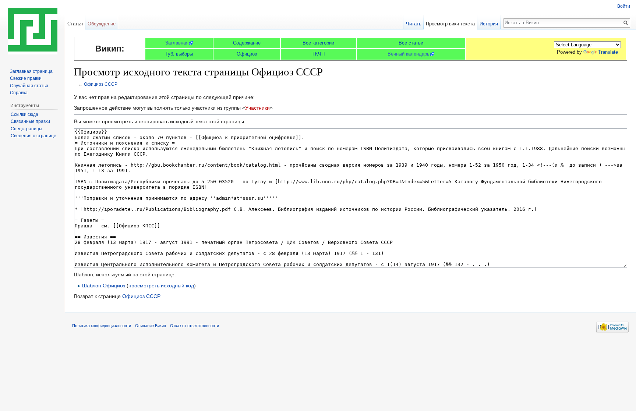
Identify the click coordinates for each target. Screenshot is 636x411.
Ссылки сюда (24, 114)
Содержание (247, 43)
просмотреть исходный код (161, 285)
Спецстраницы (26, 128)
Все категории (318, 43)
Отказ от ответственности (194, 325)
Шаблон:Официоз (103, 285)
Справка (19, 92)
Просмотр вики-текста (450, 23)
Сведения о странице (33, 135)
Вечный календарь (409, 54)
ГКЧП (318, 54)
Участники (257, 108)
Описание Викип (150, 325)
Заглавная (176, 43)
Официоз (247, 54)
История (489, 23)
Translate (608, 52)
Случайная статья (29, 85)
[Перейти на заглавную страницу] (32, 29)
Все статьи (411, 43)
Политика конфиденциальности (101, 325)
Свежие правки (26, 78)
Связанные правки (30, 121)
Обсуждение (102, 23)
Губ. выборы (179, 54)
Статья (75, 23)
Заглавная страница (31, 71)
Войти (623, 6)
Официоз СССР (100, 84)
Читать (413, 23)
